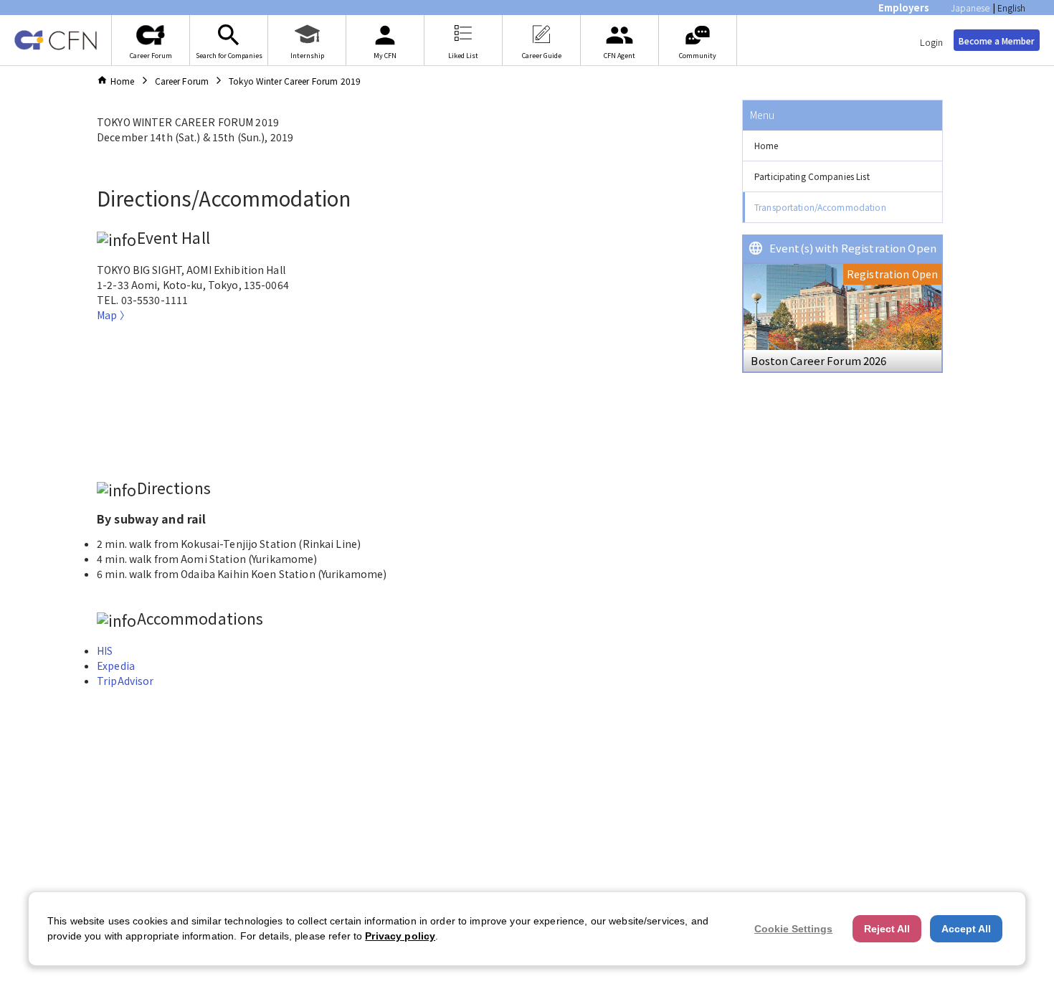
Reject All (887, 928)
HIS (105, 650)
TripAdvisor (125, 680)
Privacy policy (400, 936)
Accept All (966, 928)
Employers (903, 7)
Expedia (116, 665)
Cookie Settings (793, 928)
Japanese (970, 7)
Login (931, 42)
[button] (842, 146)
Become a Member (997, 40)
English (1011, 7)
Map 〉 (113, 315)
